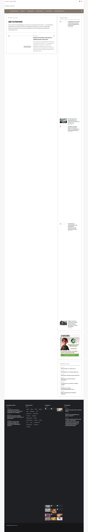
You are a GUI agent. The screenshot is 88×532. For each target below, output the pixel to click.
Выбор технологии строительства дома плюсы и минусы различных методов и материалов (73, 324)
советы (40, 420)
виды (32, 409)
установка (28, 426)
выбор (36, 409)
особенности (28, 413)
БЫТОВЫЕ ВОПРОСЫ (59, 11)
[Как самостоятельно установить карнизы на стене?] (59, 510)
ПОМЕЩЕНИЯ (30, 11)
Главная (11, 17)
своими (35, 420)
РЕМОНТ (23, 11)
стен (27, 422)
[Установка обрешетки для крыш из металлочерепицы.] (47, 510)
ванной (27, 409)
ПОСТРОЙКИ (49, 11)
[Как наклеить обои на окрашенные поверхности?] (59, 409)
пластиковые (35, 413)
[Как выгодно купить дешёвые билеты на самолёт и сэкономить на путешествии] (63, 120)
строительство (29, 424)
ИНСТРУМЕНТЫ (39, 11)
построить (28, 415)
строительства (37, 422)
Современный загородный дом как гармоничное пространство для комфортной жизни (72, 226)
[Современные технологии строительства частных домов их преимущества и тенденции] (63, 69)
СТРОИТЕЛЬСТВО (14, 11)
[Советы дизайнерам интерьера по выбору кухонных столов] (47, 409)
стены (31, 422)
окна (37, 411)
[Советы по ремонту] (10, 6)
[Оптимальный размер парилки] (53, 511)
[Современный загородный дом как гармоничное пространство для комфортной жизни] (63, 271)
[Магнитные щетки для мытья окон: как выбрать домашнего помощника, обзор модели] (47, 515)
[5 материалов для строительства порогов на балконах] (47, 506)
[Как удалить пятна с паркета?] (53, 518)
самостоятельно (29, 420)
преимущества (29, 417)
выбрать (40, 409)
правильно (34, 415)
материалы (32, 411)
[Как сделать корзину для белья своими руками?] (53, 515)
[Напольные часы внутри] (53, 506)
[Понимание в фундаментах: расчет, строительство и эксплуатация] (47, 518)
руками (35, 417)
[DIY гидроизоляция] (53, 456)
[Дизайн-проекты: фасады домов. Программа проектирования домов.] (59, 518)
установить (36, 424)
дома (27, 411)
